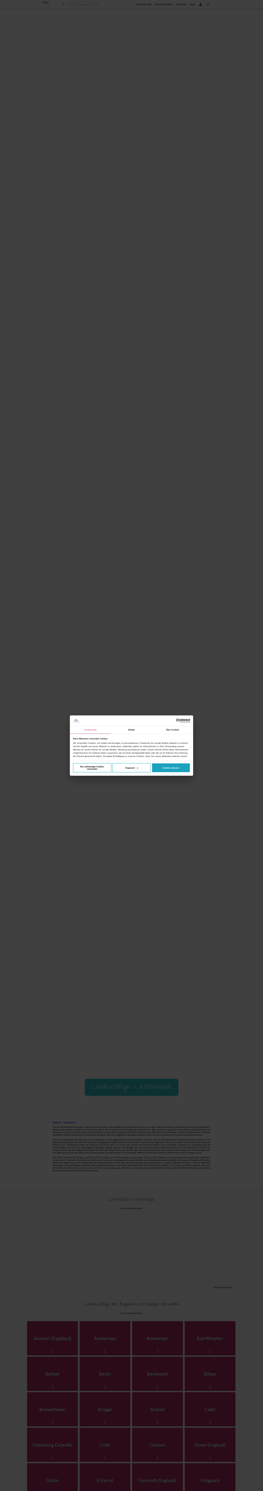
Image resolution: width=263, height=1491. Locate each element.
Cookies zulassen (170, 768)
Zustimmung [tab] (90, 729)
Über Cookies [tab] (172, 729)
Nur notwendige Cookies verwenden (92, 767)
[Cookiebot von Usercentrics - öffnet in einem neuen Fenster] (178, 721)
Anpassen (130, 768)
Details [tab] (131, 729)
